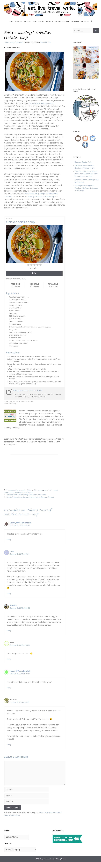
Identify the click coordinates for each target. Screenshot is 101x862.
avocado (22, 490)
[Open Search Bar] (91, 21)
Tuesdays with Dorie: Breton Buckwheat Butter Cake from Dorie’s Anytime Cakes (86, 173)
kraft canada (53, 490)
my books (27, 21)
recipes (6, 42)
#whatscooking (47, 103)
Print (34, 273)
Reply (9, 540)
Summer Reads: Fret (83, 162)
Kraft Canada (34, 103)
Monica (13, 605)
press (34, 21)
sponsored (19, 492)
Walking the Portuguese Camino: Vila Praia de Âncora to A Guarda (86, 188)
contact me (85, 21)
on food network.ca (62, 21)
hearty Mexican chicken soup (41, 196)
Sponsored (19, 42)
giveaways (75, 21)
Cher (12, 551)
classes (41, 21)
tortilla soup (28, 492)
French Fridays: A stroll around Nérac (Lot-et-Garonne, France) (30, 497)
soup (12, 42)
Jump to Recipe (13, 47)
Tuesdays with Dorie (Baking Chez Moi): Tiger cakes (26, 495)
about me (18, 21)
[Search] (96, 30)
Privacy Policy (60, 859)
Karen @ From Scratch (20, 671)
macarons (49, 21)
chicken (29, 490)
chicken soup (38, 490)
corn (46, 490)
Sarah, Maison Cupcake (20, 523)
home (11, 21)
